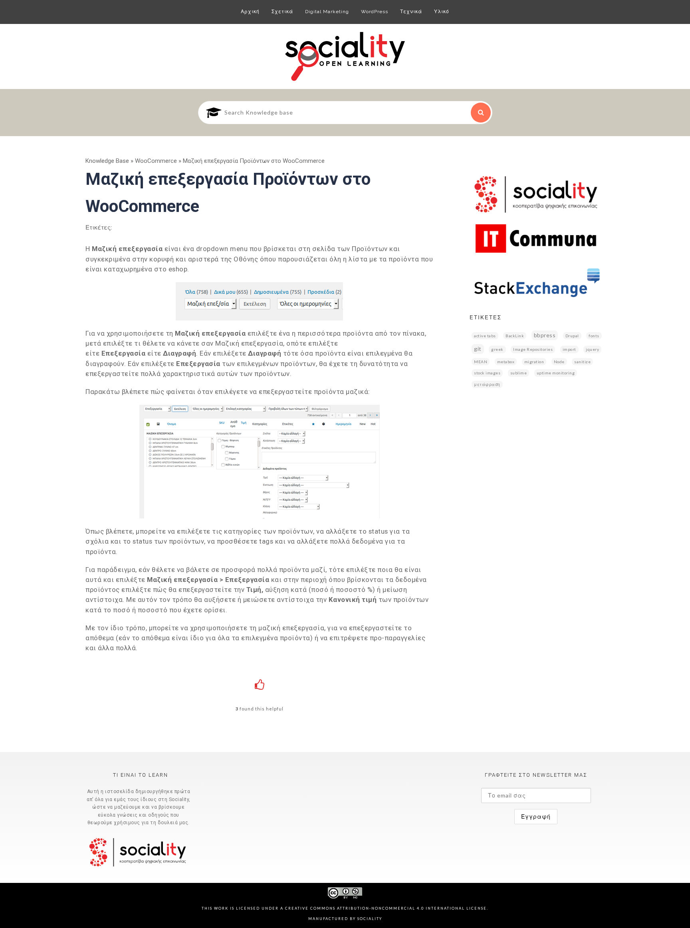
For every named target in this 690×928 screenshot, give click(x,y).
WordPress (374, 11)
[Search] (481, 113)
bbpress (545, 335)
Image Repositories (533, 349)
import (569, 349)
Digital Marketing (327, 11)
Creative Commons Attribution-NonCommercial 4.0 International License (386, 908)
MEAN (480, 361)
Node (559, 361)
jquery (592, 349)
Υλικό (441, 11)
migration (534, 361)
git (478, 348)
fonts (594, 335)
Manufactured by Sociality (345, 918)
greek (497, 349)
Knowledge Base (107, 160)
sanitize (582, 361)
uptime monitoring (556, 372)
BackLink (515, 335)
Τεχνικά (411, 11)
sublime (518, 372)
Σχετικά (282, 11)
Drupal (572, 335)
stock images (487, 372)
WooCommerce (156, 160)
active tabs (485, 335)
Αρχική (250, 11)
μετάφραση (487, 384)
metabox (506, 361)
